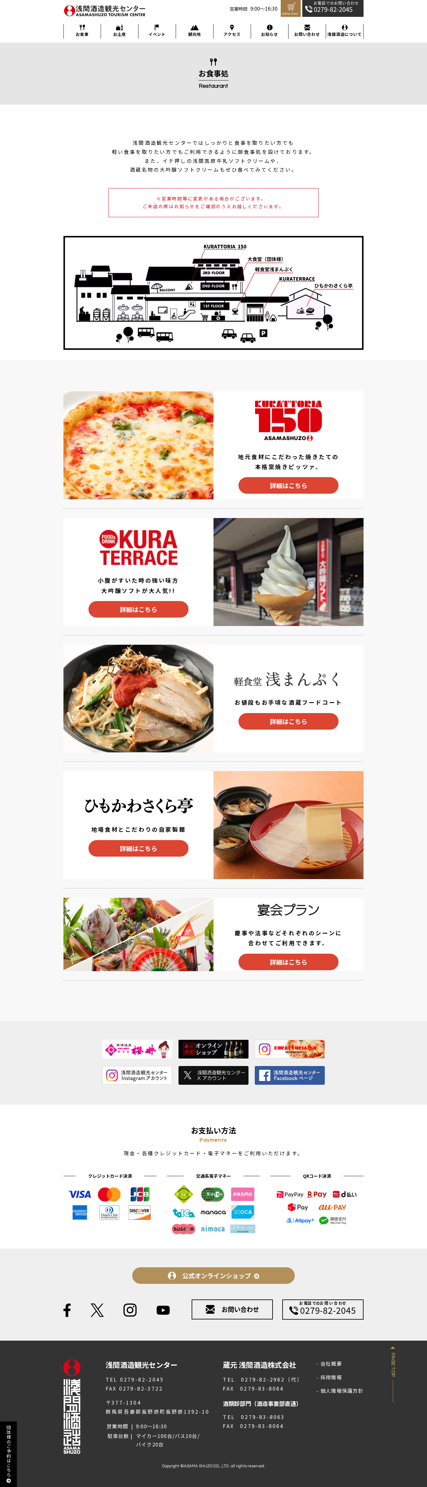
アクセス (232, 34)
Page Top (393, 1365)
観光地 (194, 34)
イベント (157, 34)
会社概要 (331, 1363)
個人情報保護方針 (342, 1390)
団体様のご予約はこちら (9, 1451)
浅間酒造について (344, 34)
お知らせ (269, 34)
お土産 (119, 34)
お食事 (82, 34)
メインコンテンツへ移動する (3, 0)
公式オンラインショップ (216, 1275)
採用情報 (331, 1377)
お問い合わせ (307, 34)
